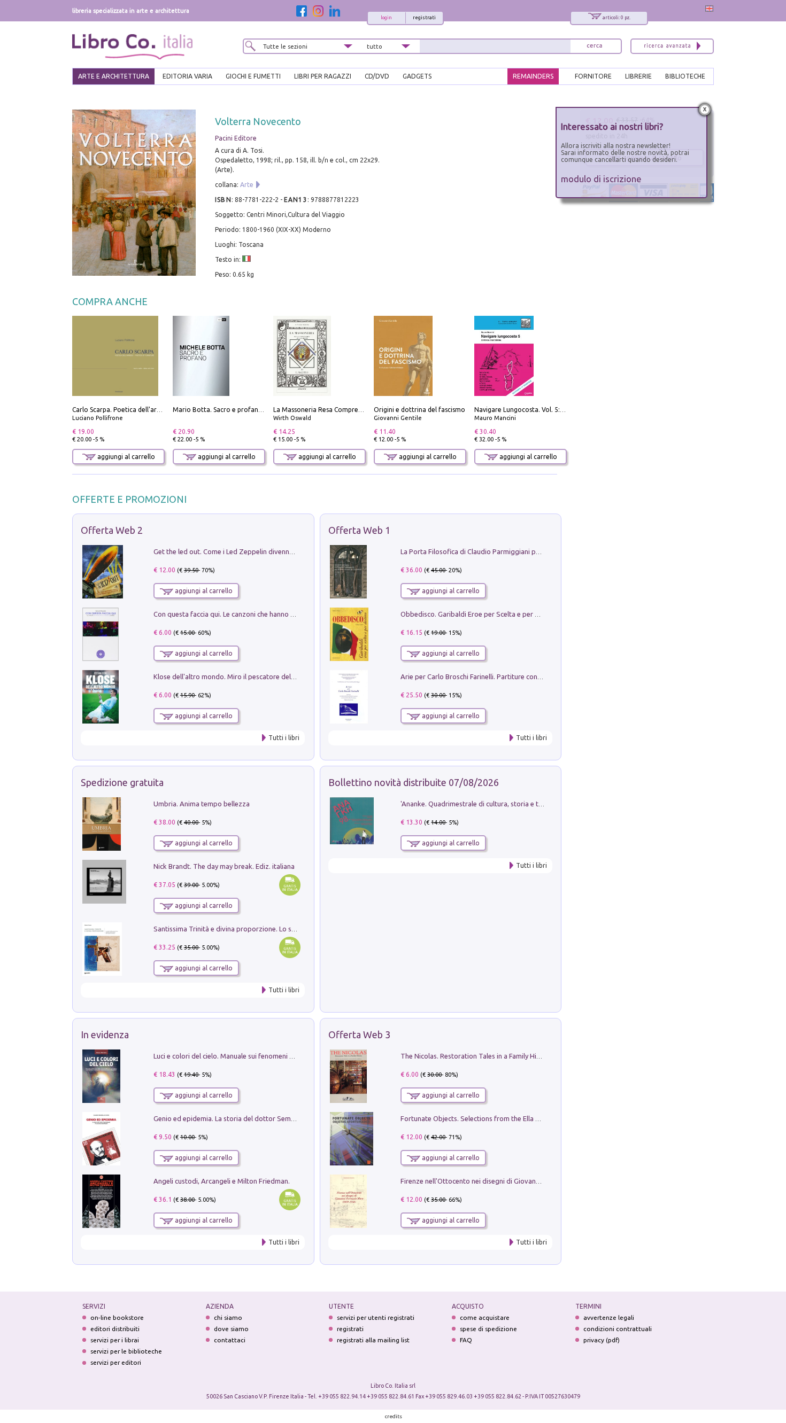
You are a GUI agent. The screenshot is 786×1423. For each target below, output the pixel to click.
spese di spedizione (488, 1328)
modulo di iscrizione (601, 179)
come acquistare (485, 1317)
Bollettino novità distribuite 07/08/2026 (413, 782)
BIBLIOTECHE (685, 76)
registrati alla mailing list (373, 1339)
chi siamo (228, 1317)
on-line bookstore (117, 1317)
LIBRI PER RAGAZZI (322, 76)
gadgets (417, 76)
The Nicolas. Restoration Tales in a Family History (476, 1056)
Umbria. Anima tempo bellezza (201, 803)
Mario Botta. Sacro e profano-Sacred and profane (248, 409)
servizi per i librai (114, 1339)
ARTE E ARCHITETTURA (113, 76)
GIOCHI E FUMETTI (253, 76)
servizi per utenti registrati (375, 1317)
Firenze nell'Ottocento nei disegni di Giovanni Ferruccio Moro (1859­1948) (513, 1181)
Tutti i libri (283, 737)
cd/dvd (377, 76)
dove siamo (231, 1328)
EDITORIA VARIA (187, 76)
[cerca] (594, 46)
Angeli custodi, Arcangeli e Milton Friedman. (221, 1181)
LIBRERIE (638, 76)
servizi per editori (115, 1362)
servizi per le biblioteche (126, 1351)
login (386, 17)
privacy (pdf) (601, 1339)
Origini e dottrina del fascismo (419, 409)
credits (393, 1416)
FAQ (466, 1339)
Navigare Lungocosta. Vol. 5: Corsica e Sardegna (546, 409)
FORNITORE (593, 76)
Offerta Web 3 (359, 1034)
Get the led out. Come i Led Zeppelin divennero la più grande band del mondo (274, 551)
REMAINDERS (533, 76)
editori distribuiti (115, 1328)
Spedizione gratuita (122, 782)
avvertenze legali (608, 1317)
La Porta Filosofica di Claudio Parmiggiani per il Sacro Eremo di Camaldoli (514, 551)
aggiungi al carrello (125, 456)
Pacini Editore (236, 138)
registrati (424, 17)
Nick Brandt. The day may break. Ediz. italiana (224, 866)
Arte (246, 184)
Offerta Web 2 (112, 530)
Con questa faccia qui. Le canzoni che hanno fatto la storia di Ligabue (260, 614)
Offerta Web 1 (359, 530)
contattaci (229, 1339)
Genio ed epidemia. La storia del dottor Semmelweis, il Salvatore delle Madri (272, 1118)
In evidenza (105, 1034)
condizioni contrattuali (617, 1328)
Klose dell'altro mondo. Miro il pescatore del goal (229, 676)
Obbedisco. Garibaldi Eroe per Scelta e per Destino (479, 614)
